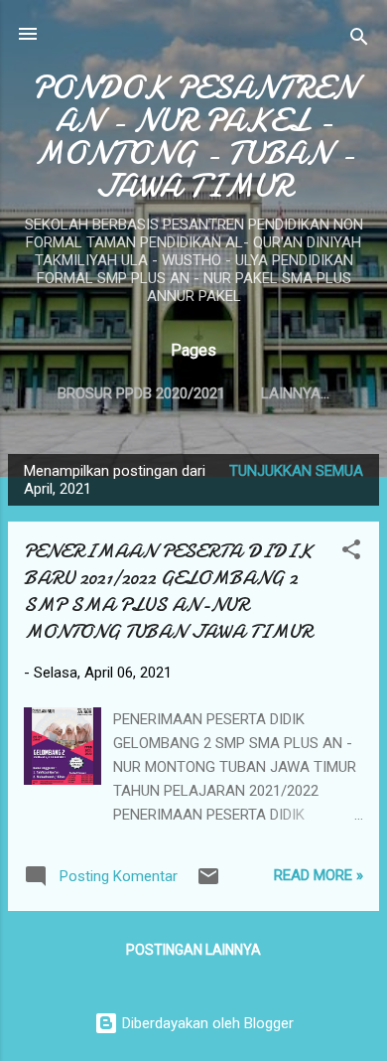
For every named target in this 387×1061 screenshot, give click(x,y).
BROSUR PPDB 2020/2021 (141, 393)
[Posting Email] (208, 883)
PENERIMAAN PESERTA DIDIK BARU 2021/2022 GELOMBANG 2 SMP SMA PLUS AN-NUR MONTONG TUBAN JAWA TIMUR (168, 591)
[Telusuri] (359, 40)
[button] (351, 552)
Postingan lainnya (193, 950)
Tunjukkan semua (296, 471)
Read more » (318, 875)
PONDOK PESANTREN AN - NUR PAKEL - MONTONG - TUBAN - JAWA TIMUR (194, 137)
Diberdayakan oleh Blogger (206, 1023)
